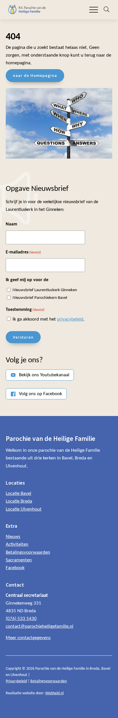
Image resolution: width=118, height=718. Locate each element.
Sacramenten (19, 560)
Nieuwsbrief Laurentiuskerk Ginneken (45, 290)
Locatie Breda (19, 501)
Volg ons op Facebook (40, 393)
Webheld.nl (54, 693)
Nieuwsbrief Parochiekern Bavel (40, 298)
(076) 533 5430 (21, 618)
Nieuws (13, 536)
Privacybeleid (16, 681)
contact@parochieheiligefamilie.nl (39, 626)
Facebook (15, 567)
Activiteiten (17, 544)
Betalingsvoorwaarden (28, 552)
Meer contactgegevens (28, 637)
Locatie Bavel (18, 493)
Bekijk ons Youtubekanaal (44, 375)
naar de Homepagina (35, 75)
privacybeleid (70, 319)
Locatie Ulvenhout (24, 509)
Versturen (23, 337)
